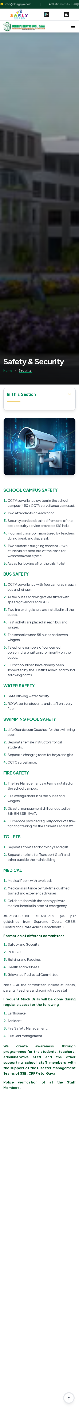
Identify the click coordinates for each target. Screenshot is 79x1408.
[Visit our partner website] (19, 14)
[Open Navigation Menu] (73, 26)
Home (7, 370)
